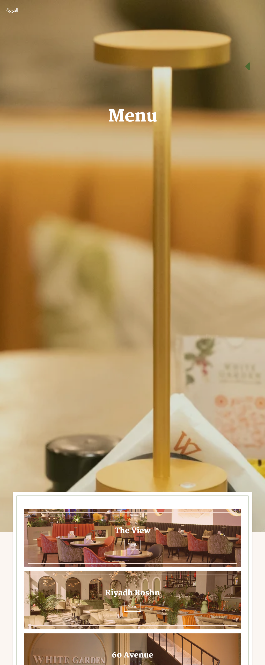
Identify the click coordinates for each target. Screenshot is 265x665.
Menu (132, 544)
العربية (12, 10)
